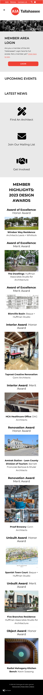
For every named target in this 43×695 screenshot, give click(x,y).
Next (41, 26)
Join (7, 2)
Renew (13, 2)
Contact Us (22, 2)
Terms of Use (16, 686)
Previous (1, 26)
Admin (32, 686)
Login (23, 64)
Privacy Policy (25, 686)
